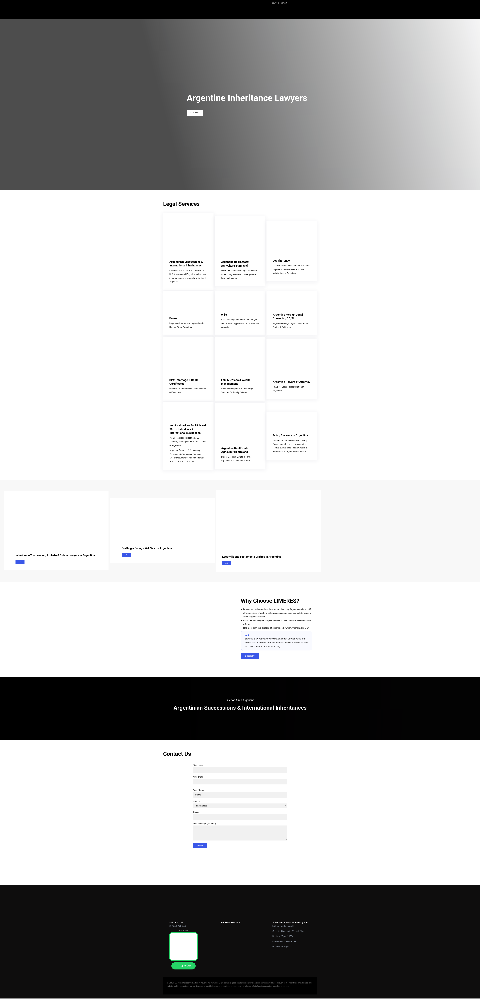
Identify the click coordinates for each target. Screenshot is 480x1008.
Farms (173, 318)
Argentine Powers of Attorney (291, 381)
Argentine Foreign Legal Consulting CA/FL (288, 316)
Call (20, 562)
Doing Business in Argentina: (290, 435)
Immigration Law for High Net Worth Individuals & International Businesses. (188, 429)
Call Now (194, 112)
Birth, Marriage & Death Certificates (183, 381)
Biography (249, 656)
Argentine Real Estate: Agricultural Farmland (235, 263)
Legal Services (181, 204)
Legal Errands (281, 260)
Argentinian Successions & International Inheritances (186, 263)
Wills (224, 314)
